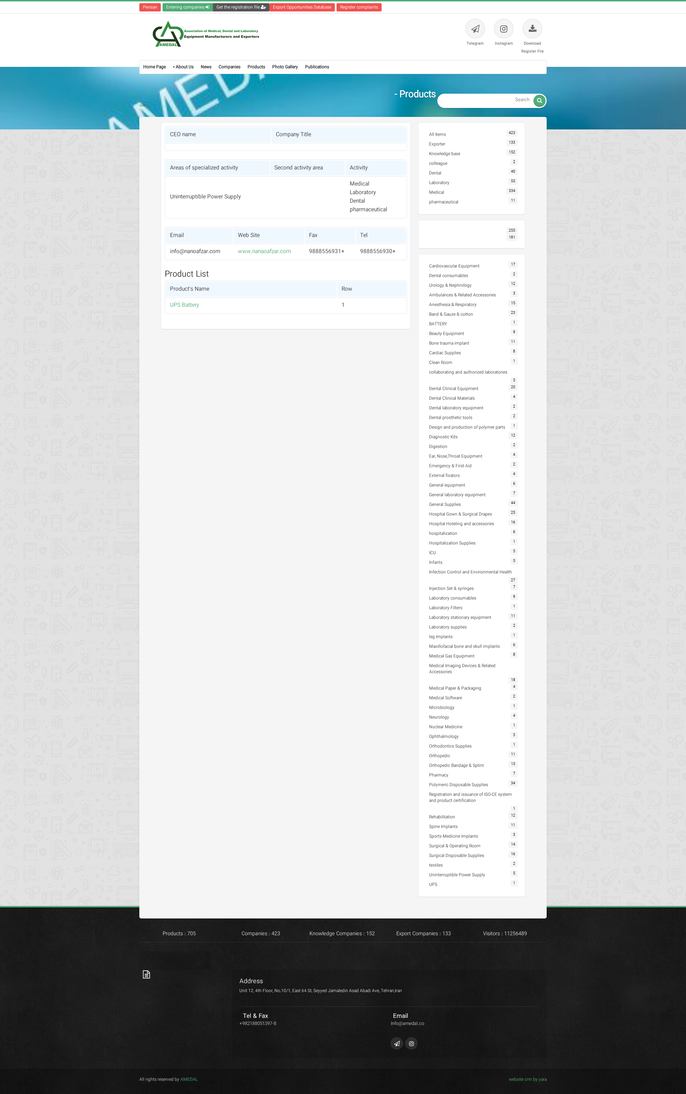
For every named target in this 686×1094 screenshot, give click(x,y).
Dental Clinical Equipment (453, 389)
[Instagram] (411, 1043)
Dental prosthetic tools (450, 418)
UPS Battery (184, 305)
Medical (436, 192)
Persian (150, 7)
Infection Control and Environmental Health (470, 572)
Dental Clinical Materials (452, 398)
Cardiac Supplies (445, 353)
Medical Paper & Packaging (455, 688)
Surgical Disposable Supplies (456, 856)
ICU (432, 553)
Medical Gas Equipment (451, 656)
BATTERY (438, 324)
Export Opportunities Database (302, 7)
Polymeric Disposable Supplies (458, 785)
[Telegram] (397, 1043)
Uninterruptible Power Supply (457, 875)
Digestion (438, 447)
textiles (436, 865)
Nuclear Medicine (445, 727)
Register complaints (359, 7)
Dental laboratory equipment (456, 408)
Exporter (437, 144)
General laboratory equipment (457, 495)
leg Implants (441, 637)
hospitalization (443, 534)
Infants (435, 563)
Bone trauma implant (449, 343)
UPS (433, 885)
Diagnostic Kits (443, 437)
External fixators (444, 476)
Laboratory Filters (445, 608)
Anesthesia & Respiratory (453, 305)
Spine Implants (443, 827)
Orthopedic (439, 756)
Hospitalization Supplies (452, 543)
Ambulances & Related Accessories (462, 295)
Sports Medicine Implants (453, 836)
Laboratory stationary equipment (460, 618)
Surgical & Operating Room (455, 846)
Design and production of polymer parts (467, 427)
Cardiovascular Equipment (454, 266)
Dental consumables (448, 276)
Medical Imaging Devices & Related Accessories (462, 669)
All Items (437, 135)
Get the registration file (239, 7)
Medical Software (445, 698)
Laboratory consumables (452, 598)
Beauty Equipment (446, 334)
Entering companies (185, 7)
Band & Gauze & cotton (451, 314)
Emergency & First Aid (450, 466)
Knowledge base (444, 154)
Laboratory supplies (448, 627)
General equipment (447, 485)
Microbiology (441, 708)
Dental (435, 173)
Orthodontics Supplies (450, 746)
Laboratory (439, 183)
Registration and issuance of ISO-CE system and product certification (470, 798)
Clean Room (440, 363)
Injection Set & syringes (451, 589)
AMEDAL (188, 1079)
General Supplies (445, 505)
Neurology (439, 717)
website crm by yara (528, 1079)
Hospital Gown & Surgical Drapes (460, 514)
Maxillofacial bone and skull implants (464, 647)
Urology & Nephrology (450, 285)
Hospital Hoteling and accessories (461, 524)
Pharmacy (438, 775)
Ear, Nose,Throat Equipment (455, 456)
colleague (438, 164)
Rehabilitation (442, 817)
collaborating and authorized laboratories (468, 372)
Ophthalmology (444, 737)
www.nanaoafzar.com (264, 252)
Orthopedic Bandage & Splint (456, 766)
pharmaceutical (443, 202)
